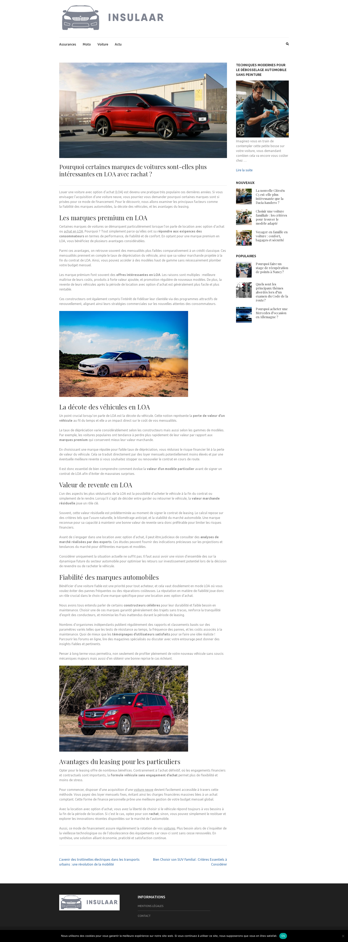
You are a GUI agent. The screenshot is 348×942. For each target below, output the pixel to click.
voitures (169, 828)
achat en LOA (73, 231)
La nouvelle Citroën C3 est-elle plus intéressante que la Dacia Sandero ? (270, 196)
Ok (283, 935)
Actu (118, 44)
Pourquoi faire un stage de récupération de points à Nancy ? (272, 268)
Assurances (67, 44)
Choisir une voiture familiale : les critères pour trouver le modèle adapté (271, 217)
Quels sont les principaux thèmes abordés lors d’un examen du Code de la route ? (272, 292)
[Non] (343, 936)
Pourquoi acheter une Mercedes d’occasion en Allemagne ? (272, 313)
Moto (87, 44)
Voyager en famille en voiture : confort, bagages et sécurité (272, 236)
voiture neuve (143, 789)
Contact (144, 915)
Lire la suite (244, 170)
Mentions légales (151, 906)
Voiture (102, 44)
